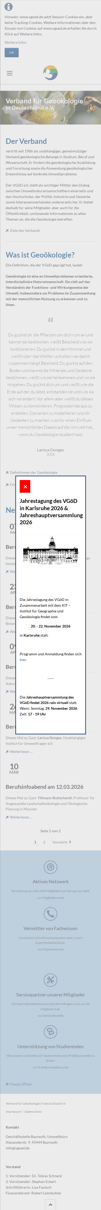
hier (23, 659)
